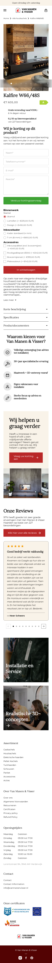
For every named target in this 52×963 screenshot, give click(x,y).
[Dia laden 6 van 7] (36, 83)
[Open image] (26, 483)
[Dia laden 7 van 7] (41, 83)
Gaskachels (9, 749)
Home (6, 18)
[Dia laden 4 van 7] (26, 83)
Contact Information (13, 884)
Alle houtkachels (19, 18)
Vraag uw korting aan (23, 457)
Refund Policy (10, 817)
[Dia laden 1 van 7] (11, 83)
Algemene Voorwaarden (15, 801)
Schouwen (8, 769)
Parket (6, 772)
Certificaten (9, 809)
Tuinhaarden (9, 765)
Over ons (8, 797)
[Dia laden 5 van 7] (31, 83)
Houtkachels (9, 753)
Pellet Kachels (10, 761)
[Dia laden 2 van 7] (16, 83)
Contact (7, 880)
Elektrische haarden (13, 757)
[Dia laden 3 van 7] (21, 83)
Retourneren (9, 805)
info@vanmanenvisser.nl (15, 888)
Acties (6, 780)
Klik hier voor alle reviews (22, 533)
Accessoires (9, 776)
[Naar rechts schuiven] (47, 83)
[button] (5, 10)
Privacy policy (10, 813)
